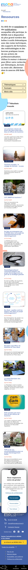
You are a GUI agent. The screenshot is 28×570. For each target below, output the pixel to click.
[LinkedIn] (18, 531)
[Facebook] (14, 531)
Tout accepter (14, 498)
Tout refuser (13, 509)
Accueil (3, 10)
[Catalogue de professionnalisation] (16, 567)
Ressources (6, 11)
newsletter (19, 26)
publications (11, 29)
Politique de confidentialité (14, 493)
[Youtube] (22, 531)
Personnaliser (14, 503)
